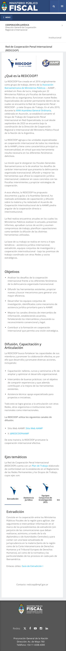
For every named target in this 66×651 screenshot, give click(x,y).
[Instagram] (41, 628)
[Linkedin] (47, 628)
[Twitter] (24, 628)
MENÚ (7, 17)
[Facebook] (30, 628)
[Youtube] (35, 628)
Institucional (55, 37)
